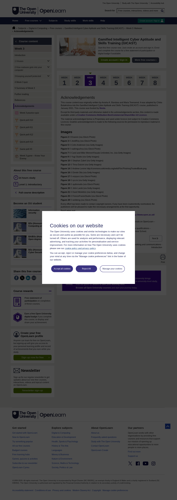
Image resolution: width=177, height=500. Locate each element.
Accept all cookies (62, 269)
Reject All (86, 269)
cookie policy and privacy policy (80, 248)
